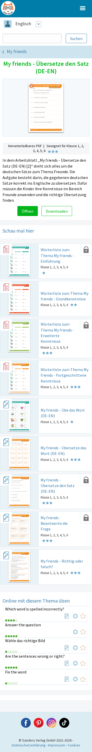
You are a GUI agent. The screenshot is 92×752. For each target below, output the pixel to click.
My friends (17, 51)
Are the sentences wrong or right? (35, 656)
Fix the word (15, 671)
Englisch (23, 24)
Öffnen (27, 211)
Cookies (74, 745)
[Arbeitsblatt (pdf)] (67, 616)
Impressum (56, 745)
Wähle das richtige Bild (25, 640)
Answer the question (23, 624)
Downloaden (57, 211)
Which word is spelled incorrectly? (34, 608)
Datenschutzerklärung (28, 745)
